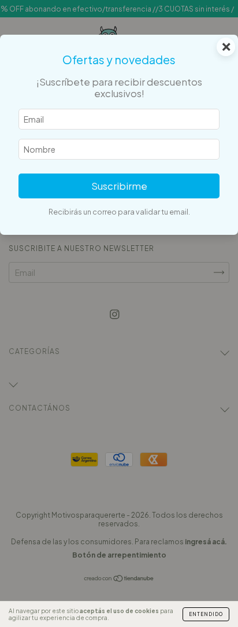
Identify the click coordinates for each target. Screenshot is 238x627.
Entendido (206, 614)
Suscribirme (119, 186)
